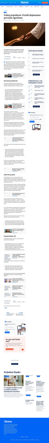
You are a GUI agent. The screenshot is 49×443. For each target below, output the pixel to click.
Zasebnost (37, 439)
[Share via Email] (23, 57)
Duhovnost (5, 10)
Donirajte (17, 439)
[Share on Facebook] (18, 57)
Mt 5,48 (22, 66)
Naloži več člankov (36, 74)
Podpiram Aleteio (9, 349)
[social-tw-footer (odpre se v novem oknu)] (25, 436)
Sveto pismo (7, 376)
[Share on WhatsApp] (25, 57)
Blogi (31, 6)
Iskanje (15, 2)
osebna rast (39, 396)
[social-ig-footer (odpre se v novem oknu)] (27, 436)
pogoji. (7, 330)
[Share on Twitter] (21, 57)
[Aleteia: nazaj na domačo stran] (24, 2)
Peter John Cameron (15, 20)
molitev (27, 376)
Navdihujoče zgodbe (10, 6)
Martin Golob (27, 6)
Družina (42, 6)
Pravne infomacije (25, 439)
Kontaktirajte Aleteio (32, 439)
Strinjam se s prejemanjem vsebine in (10, 330)
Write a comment (14, 363)
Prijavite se (7, 332)
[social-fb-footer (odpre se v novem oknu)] (23, 436)
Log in (18, 360)
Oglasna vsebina (36, 6)
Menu (3, 6)
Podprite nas (44, 2)
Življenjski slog (21, 6)
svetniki (5, 307)
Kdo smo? (20, 439)
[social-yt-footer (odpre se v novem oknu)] (21, 436)
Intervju (16, 6)
